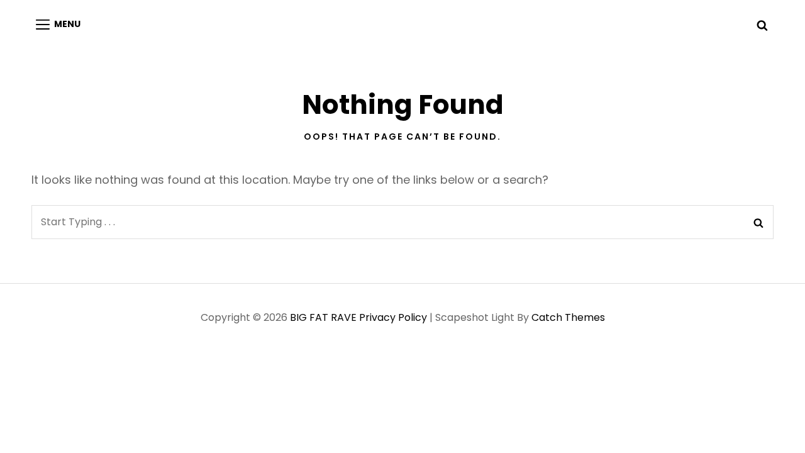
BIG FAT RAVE (323, 317)
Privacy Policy (393, 317)
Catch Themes (568, 317)
